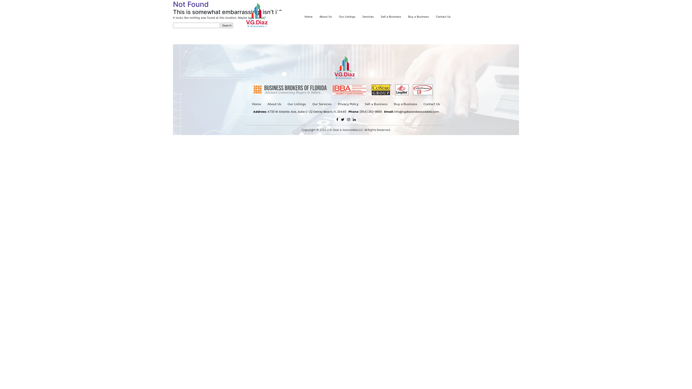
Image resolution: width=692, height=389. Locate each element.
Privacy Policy (348, 104)
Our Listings (347, 16)
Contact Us (443, 16)
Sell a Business (391, 16)
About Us (326, 16)
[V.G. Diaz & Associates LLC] (257, 15)
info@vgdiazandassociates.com (411, 112)
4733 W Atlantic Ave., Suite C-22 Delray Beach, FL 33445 (299, 112)
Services (368, 16)
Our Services (322, 104)
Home (308, 16)
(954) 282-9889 (365, 112)
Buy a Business (418, 16)
